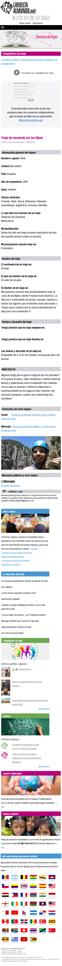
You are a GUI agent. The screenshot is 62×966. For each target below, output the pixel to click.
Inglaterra (5, 907)
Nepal (24, 915)
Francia (24, 898)
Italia (23, 907)
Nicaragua (33, 915)
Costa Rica (24, 889)
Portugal (14, 924)
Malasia (52, 907)
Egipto (5, 898)
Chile (5, 889)
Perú (5, 924)
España (42, 889)
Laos (42, 907)
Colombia (15, 889)
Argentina (15, 880)
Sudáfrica (15, 933)
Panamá (42, 915)
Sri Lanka (52, 924)
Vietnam (23, 942)
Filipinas (14, 898)
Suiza (24, 933)
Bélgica (24, 880)
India (42, 898)
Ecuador (33, 889)
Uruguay (14, 942)
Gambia (33, 898)
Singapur (42, 924)
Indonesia (52, 898)
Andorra (5, 880)
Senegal (33, 924)
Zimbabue (33, 942)
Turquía (52, 933)
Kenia (33, 907)
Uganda (5, 942)
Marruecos (14, 915)
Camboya (52, 880)
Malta (5, 915)
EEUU (52, 889)
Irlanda (14, 907)
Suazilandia (5, 933)
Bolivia (33, 880)
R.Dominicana (24, 924)
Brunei (43, 880)
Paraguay (52, 915)
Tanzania (42, 933)
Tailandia (33, 933)
